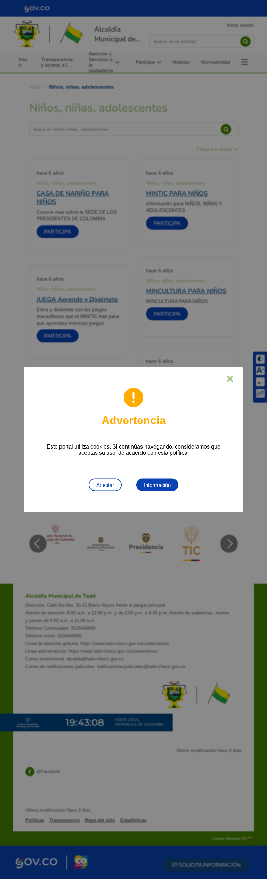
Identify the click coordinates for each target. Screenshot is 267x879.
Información (157, 485)
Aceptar (105, 485)
